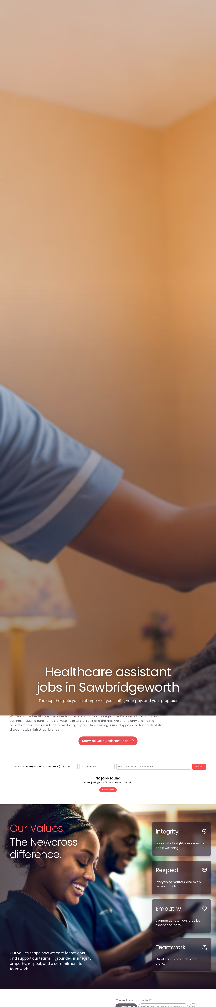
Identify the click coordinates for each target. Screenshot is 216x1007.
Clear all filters (108, 790)
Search (199, 766)
